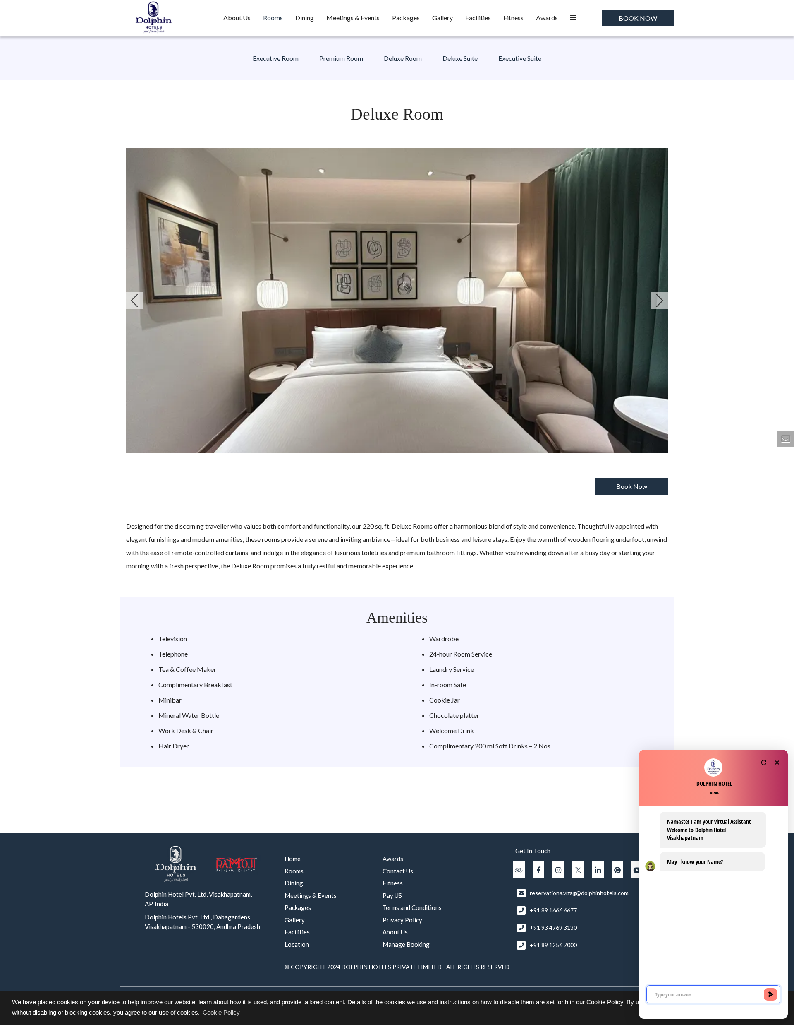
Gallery (442, 18)
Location (297, 944)
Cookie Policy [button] (221, 1012)
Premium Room (341, 58)
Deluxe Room (403, 58)
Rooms (273, 18)
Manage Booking (406, 944)
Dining (304, 18)
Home (293, 858)
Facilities (478, 18)
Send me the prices (740, 493)
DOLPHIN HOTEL (714, 783)
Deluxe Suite (460, 58)
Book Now (638, 18)
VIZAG (714, 793)
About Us (237, 18)
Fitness (513, 18)
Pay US (392, 895)
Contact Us (398, 871)
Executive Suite (519, 58)
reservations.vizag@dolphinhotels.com (579, 892)
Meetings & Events (353, 18)
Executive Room (276, 58)
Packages (406, 18)
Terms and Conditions (412, 907)
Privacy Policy (402, 920)
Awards (547, 18)
